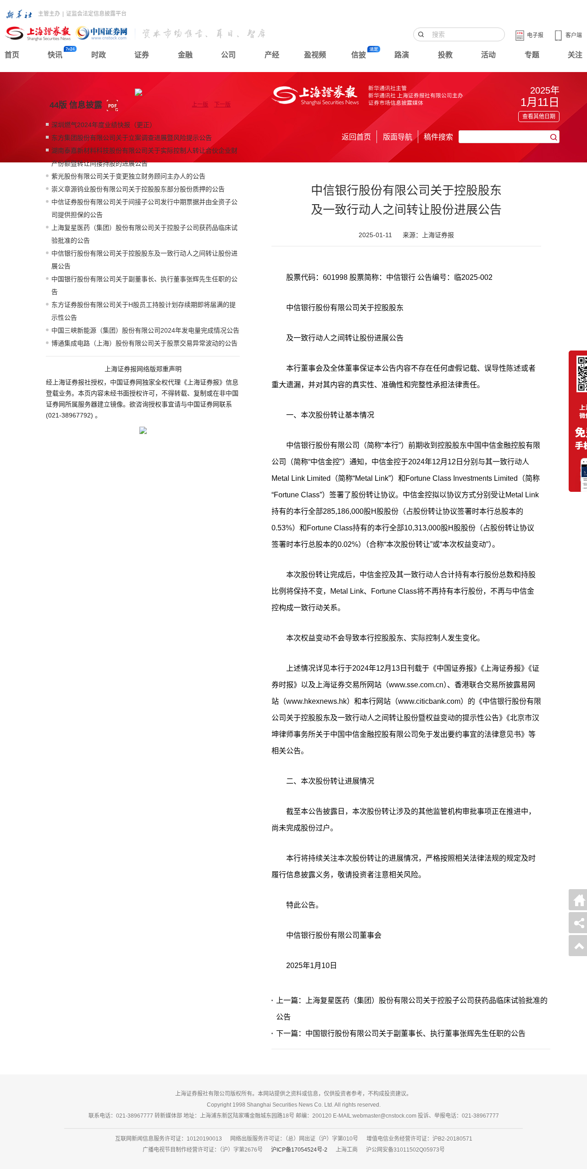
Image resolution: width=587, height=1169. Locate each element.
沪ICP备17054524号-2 (299, 1150)
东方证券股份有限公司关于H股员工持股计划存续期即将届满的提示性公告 (143, 311)
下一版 (222, 104)
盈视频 (315, 55)
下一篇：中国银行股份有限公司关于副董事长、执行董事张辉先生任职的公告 (401, 1033)
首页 (12, 55)
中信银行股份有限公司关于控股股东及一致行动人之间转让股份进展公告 (144, 260)
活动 (488, 55)
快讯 (55, 55)
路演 (401, 55)
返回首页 (356, 137)
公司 (228, 55)
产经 (272, 55)
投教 (445, 55)
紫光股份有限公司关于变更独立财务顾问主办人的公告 (128, 176)
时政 (98, 55)
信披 (358, 55)
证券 (141, 55)
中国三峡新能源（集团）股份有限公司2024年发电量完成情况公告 (145, 330)
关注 (575, 55)
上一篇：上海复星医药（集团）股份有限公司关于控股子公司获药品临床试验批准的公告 (412, 1008)
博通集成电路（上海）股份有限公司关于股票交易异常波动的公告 (144, 343)
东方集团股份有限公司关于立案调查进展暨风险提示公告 (131, 137)
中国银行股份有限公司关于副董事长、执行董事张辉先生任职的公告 (144, 285)
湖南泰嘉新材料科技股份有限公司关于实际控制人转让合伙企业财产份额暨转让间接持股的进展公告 (144, 157)
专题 (532, 55)
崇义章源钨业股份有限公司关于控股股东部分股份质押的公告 (138, 189)
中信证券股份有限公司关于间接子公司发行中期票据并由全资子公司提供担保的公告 (144, 208)
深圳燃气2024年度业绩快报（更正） (103, 124)
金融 (185, 55)
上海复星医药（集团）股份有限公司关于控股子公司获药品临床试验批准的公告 (144, 234)
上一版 (200, 104)
